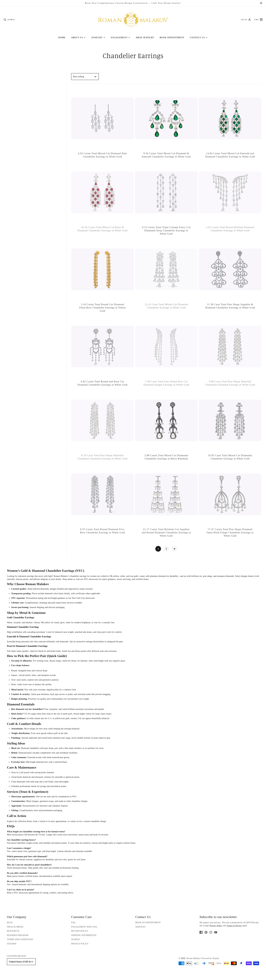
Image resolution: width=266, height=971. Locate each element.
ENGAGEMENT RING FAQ (84, 927)
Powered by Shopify (210, 958)
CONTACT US (197, 37)
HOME (62, 37)
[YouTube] (215, 932)
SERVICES (140, 927)
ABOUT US (77, 37)
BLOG (10, 922)
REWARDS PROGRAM (17, 935)
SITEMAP (11, 944)
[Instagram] (210, 932)
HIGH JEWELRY (145, 37)
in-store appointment (57, 821)
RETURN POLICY (79, 931)
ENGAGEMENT (119, 37)
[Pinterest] (206, 932)
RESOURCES (13, 931)
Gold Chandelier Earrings (20, 617)
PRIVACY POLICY (80, 944)
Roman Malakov (193, 958)
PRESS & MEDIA (15, 927)
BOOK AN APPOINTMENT (148, 922)
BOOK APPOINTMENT (172, 37)
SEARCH (75, 939)
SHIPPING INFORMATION (83, 935)
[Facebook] (201, 932)
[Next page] (174, 549)
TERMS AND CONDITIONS (20, 939)
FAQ (73, 922)
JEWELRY (96, 37)
